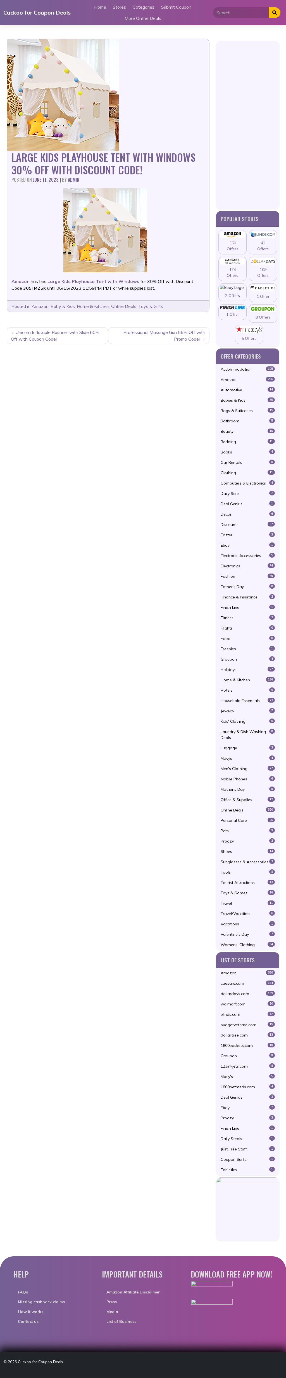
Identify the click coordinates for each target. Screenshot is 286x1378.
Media (112, 1311)
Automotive (247, 389)
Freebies (247, 648)
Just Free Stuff (247, 1149)
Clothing (247, 472)
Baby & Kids (63, 306)
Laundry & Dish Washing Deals (247, 734)
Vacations (247, 924)
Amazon (40, 306)
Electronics (247, 565)
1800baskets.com (247, 1045)
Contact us (28, 1321)
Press (111, 1301)
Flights (247, 628)
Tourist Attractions (247, 882)
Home (100, 7)
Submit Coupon (176, 7)
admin (73, 179)
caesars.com (247, 983)
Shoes (247, 851)
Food (247, 638)
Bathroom (247, 421)
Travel (247, 903)
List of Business (121, 1321)
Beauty (247, 431)
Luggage (247, 747)
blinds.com (247, 1014)
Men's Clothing (247, 768)
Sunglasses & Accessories (247, 861)
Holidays (247, 669)
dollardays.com (247, 993)
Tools (247, 872)
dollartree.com (247, 1035)
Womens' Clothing (247, 944)
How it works (30, 1311)
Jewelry (247, 710)
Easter (247, 534)
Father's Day (247, 586)
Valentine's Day (247, 934)
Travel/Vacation (247, 913)
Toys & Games (247, 892)
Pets (247, 830)
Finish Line (247, 607)
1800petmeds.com (247, 1086)
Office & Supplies (247, 799)
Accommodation (247, 369)
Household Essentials (247, 700)
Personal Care (247, 820)
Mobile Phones (247, 779)
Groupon (247, 659)
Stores (119, 7)
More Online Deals (143, 18)
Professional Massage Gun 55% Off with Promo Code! (164, 335)
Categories (143, 7)
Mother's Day (247, 789)
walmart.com (247, 1004)
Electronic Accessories (247, 555)
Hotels (247, 690)
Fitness (247, 617)
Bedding (247, 441)
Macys (247, 758)
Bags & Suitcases (247, 410)
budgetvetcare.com (247, 1024)
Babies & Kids (247, 400)
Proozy (247, 841)
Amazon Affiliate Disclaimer (133, 1292)
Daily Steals (247, 1138)
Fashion (247, 576)
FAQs (23, 1292)
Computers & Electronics (247, 483)
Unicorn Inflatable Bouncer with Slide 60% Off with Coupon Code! (55, 335)
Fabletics (247, 1169)
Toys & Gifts (150, 306)
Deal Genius (247, 503)
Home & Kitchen (93, 306)
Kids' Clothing (247, 721)
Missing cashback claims (41, 1301)
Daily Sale (247, 493)
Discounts (247, 524)
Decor (247, 514)
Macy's (247, 1076)
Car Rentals (247, 462)
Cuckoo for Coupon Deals (37, 12)
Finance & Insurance (247, 597)
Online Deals (123, 306)
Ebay (247, 545)
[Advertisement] (247, 125)
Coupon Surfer (247, 1159)
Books (247, 452)
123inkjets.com (247, 1066)
